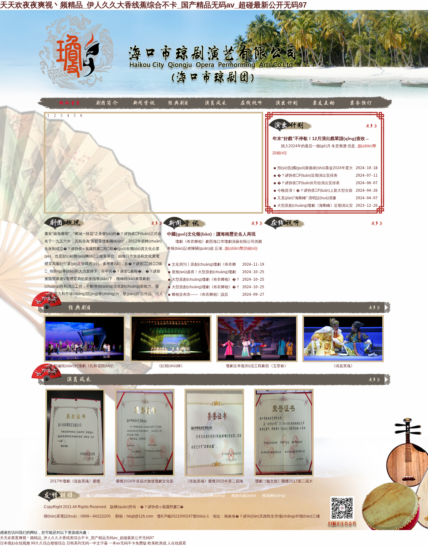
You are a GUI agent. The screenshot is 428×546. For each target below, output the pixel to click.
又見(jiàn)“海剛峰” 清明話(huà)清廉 (306, 198)
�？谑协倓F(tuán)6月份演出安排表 (308, 183)
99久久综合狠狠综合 (48, 543)
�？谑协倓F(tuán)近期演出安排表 (307, 175)
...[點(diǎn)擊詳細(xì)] (239, 248)
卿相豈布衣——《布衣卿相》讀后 (200, 294)
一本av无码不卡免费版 (128, 543)
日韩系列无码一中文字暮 (87, 543)
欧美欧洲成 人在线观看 (167, 543)
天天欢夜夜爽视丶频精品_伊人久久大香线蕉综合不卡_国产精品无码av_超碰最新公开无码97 (153, 5)
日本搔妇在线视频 (15, 543)
